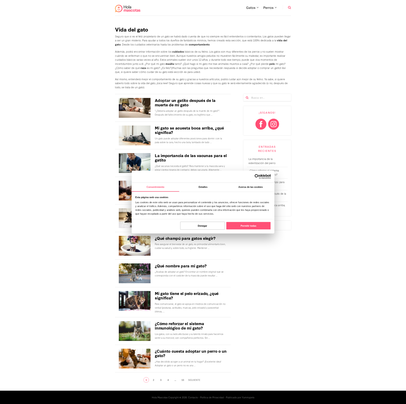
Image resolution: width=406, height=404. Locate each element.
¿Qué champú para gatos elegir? (185, 238)
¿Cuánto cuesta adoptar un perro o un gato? (190, 353)
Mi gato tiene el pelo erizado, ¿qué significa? (187, 295)
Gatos (250, 7)
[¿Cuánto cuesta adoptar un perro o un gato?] (135, 358)
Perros (268, 7)
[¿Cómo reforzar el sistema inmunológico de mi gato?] (135, 331)
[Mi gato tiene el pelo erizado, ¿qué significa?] (135, 301)
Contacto (193, 397)
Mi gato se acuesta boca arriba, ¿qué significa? (189, 130)
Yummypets (248, 397)
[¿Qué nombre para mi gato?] (135, 273)
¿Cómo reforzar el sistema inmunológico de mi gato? (179, 325)
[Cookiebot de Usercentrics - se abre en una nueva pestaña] (257, 176)
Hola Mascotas (160, 397)
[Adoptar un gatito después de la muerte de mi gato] (135, 108)
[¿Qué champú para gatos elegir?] (135, 246)
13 (182, 379)
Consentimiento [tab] (155, 186)
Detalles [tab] (203, 186)
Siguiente (194, 379)
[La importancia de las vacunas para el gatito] (135, 163)
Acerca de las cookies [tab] (250, 186)
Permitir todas (248, 225)
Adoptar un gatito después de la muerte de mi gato (185, 102)
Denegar (202, 225)
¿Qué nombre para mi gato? (180, 265)
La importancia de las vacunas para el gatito (191, 157)
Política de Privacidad (212, 397)
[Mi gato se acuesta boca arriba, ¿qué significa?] (135, 135)
